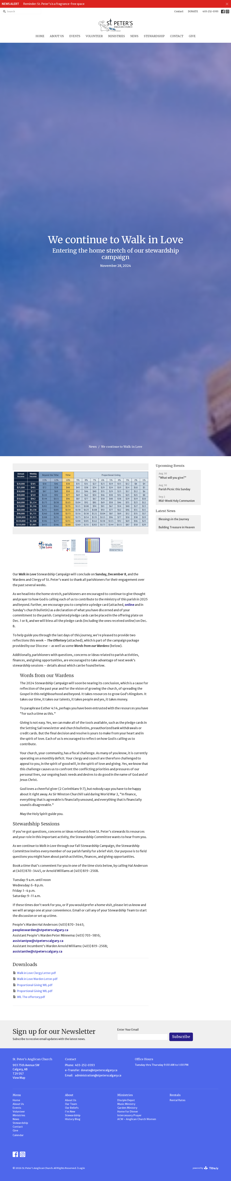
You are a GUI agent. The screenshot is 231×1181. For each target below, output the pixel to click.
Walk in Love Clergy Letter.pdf (36, 973)
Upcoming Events (170, 466)
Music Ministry (126, 1104)
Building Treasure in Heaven (177, 527)
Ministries (116, 36)
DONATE (193, 11)
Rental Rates (177, 1100)
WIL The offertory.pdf (31, 997)
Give (192, 36)
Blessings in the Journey (174, 519)
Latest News (165, 511)
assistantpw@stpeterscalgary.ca (38, 941)
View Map (19, 1077)
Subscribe (181, 1036)
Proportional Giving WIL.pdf (35, 985)
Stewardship (154, 36)
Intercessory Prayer (129, 1115)
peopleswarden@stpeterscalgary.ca (40, 930)
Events (74, 36)
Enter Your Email (128, 1029)
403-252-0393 (210, 11)
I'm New (70, 1111)
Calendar (18, 1135)
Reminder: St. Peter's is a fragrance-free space (53, 4)
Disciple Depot (126, 1100)
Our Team (71, 1104)
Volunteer (94, 36)
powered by (204, 1171)
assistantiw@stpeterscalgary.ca (37, 951)
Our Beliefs (72, 1107)
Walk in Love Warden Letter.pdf (37, 979)
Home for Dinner (127, 1111)
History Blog (72, 1119)
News (134, 36)
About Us (57, 36)
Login (81, 1168)
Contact (178, 11)
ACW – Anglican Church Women (136, 1119)
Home (40, 36)
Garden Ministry (127, 1107)
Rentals (175, 1095)
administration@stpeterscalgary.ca (98, 1075)
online (129, 605)
